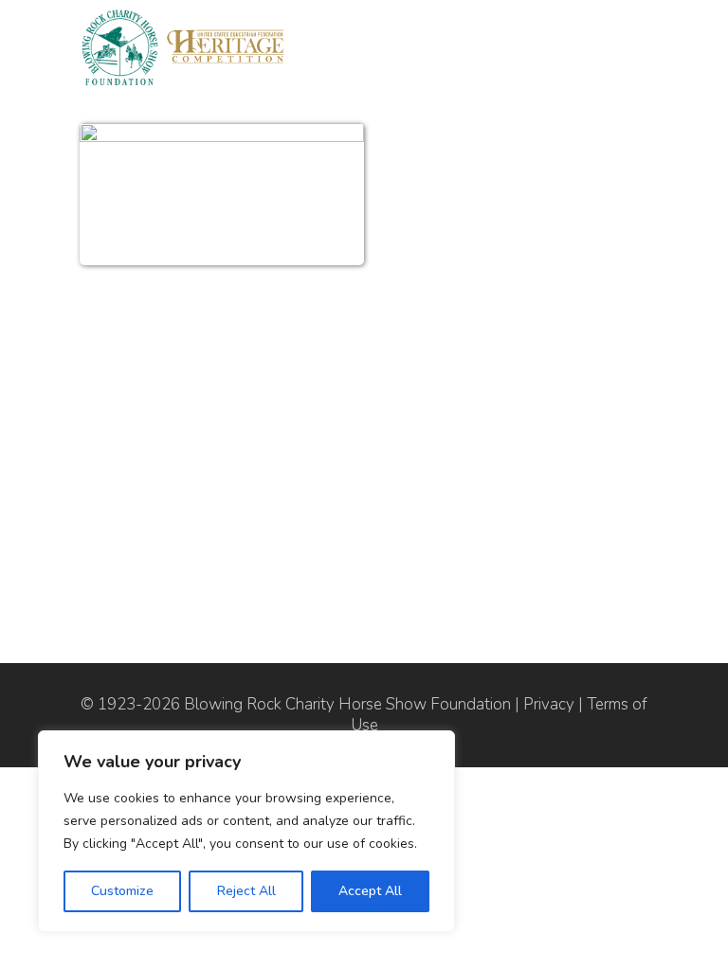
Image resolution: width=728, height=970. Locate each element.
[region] (246, 831)
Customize (122, 891)
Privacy (548, 704)
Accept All (370, 891)
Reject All (246, 891)
